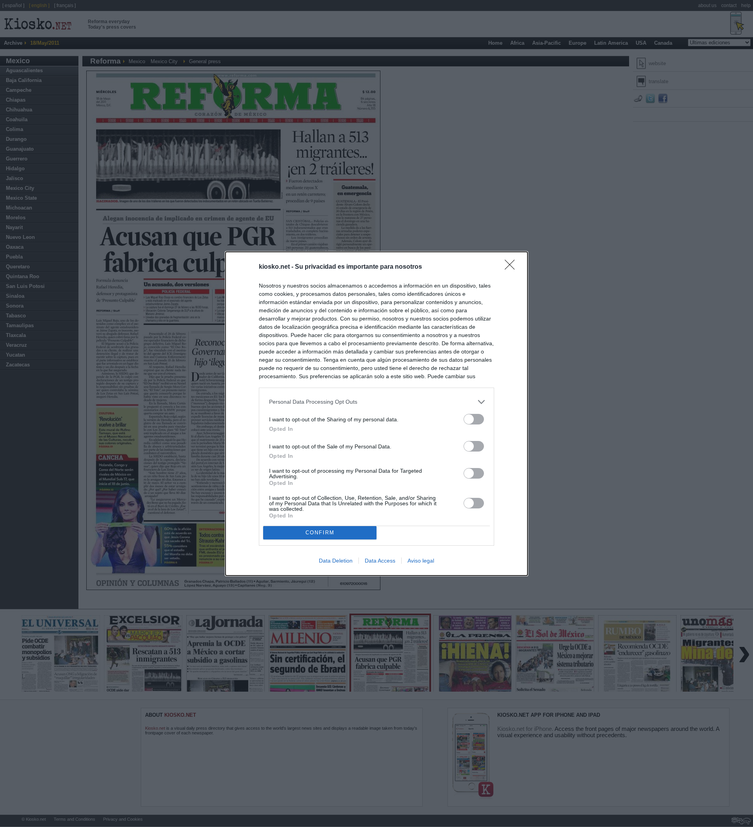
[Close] (512, 267)
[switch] (474, 419)
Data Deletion (336, 560)
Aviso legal (420, 560)
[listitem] (376, 402)
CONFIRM (320, 533)
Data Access (380, 560)
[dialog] (376, 414)
